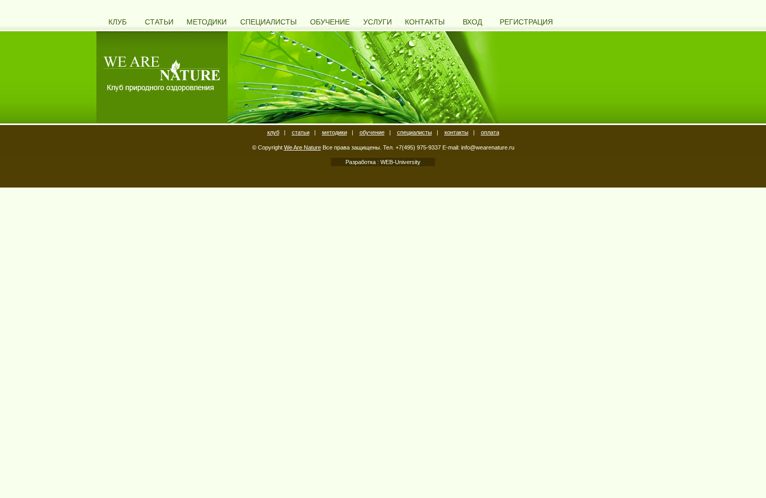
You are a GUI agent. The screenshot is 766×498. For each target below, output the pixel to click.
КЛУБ (117, 22)
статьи (301, 132)
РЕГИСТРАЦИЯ (526, 22)
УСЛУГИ (377, 22)
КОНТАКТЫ (425, 22)
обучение (372, 132)
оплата (490, 132)
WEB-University (400, 162)
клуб (273, 132)
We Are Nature (302, 147)
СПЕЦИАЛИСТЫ (268, 22)
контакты (456, 132)
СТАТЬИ (159, 22)
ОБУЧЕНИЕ (330, 22)
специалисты (414, 132)
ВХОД (472, 22)
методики (334, 132)
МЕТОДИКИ (206, 22)
